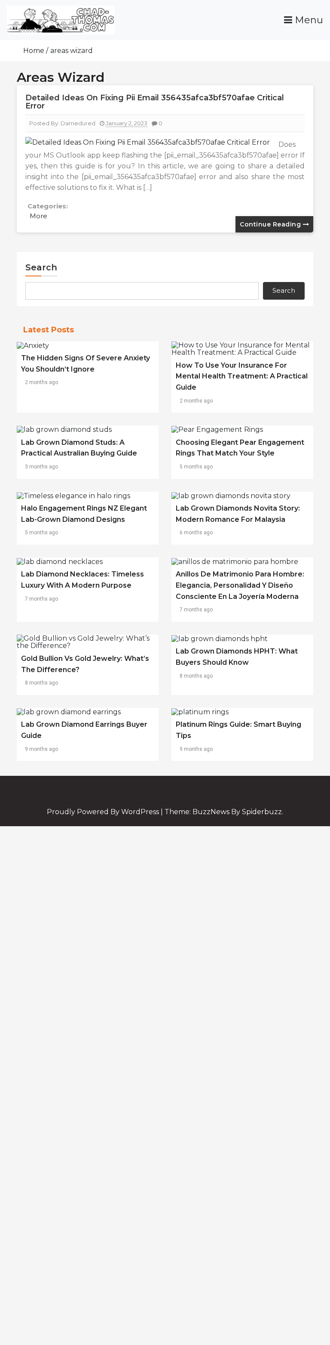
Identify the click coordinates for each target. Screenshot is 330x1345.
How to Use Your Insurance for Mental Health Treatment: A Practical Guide (242, 376)
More (38, 216)
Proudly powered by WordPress (104, 812)
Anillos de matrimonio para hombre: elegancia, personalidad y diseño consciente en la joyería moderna (240, 585)
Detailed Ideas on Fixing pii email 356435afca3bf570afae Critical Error (154, 102)
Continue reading (271, 224)
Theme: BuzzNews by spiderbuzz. (224, 812)
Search (41, 267)
